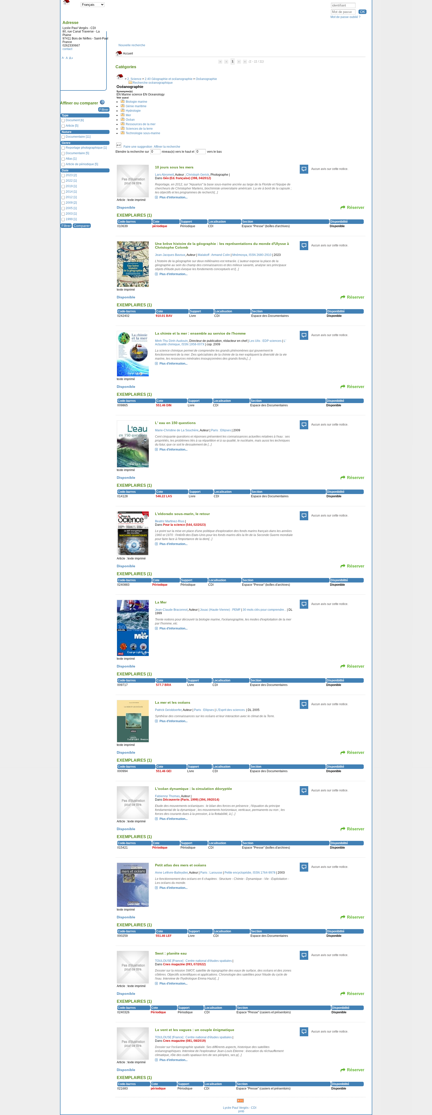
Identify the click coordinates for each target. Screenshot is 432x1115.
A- (63, 57)
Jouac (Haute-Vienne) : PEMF (220, 609)
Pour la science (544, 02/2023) (184, 525)
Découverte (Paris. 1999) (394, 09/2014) (191, 799)
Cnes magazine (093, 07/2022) (184, 964)
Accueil (127, 53)
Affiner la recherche (167, 146)
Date (65, 170)
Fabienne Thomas (167, 796)
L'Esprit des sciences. (231, 710)
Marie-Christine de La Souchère (176, 430)
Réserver (355, 207)
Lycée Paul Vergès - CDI (239, 1108)
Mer (128, 115)
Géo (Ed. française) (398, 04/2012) (187, 178)
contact (67, 49)
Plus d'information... (174, 197)
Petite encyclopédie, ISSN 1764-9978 (250, 872)
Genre (66, 143)
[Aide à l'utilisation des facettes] (102, 102)
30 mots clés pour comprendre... (264, 609)
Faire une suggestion (138, 146)
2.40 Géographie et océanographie (168, 79)
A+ (71, 58)
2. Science (134, 79)
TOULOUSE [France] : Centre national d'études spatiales (193, 961)
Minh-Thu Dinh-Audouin (171, 341)
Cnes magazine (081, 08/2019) (184, 1041)
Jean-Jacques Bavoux (170, 255)
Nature (67, 132)
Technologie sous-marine (143, 133)
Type (65, 115)
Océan (130, 119)
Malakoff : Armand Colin (214, 255)
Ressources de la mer (141, 124)
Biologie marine (136, 101)
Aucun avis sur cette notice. (329, 169)
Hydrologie (133, 110)
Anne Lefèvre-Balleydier (171, 872)
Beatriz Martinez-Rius (169, 521)
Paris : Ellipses (221, 430)
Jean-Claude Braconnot (171, 609)
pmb (241, 1111)
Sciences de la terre (139, 128)
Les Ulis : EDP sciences (265, 341)
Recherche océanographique (153, 82)
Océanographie (206, 79)
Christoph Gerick (197, 174)
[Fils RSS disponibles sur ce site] (240, 1100)
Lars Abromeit (164, 174)
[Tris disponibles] (118, 146)
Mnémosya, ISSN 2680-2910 (252, 255)
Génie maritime (136, 106)
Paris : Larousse (211, 872)
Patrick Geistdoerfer (168, 710)
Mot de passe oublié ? (345, 17)
